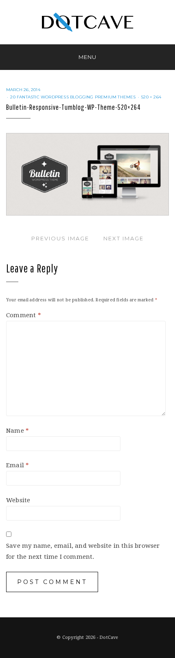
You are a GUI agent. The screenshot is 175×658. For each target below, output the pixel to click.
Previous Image (60, 238)
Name (17, 430)
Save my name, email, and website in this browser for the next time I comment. (83, 551)
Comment (23, 315)
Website (18, 500)
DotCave (108, 637)
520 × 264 (151, 97)
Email (17, 465)
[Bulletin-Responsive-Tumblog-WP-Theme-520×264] (87, 174)
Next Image (123, 238)
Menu (87, 57)
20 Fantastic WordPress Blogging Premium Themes (73, 97)
